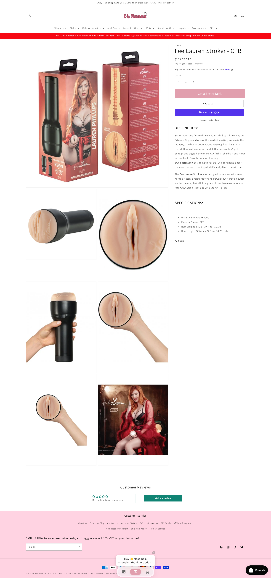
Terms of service (80, 573)
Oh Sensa (36, 573)
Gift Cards (166, 523)
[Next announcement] (244, 3)
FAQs (142, 523)
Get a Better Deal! (210, 94)
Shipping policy (96, 573)
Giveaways (152, 523)
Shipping (179, 64)
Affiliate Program (182, 523)
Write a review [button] (163, 498)
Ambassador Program (117, 528)
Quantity (179, 75)
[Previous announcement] (26, 3)
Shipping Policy (138, 528)
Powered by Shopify (48, 573)
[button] (29, 15)
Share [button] (181, 240)
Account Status (129, 523)
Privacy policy (65, 573)
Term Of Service (157, 528)
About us (82, 523)
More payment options (209, 120)
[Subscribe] (78, 547)
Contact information (114, 573)
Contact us (112, 523)
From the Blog (97, 523)
